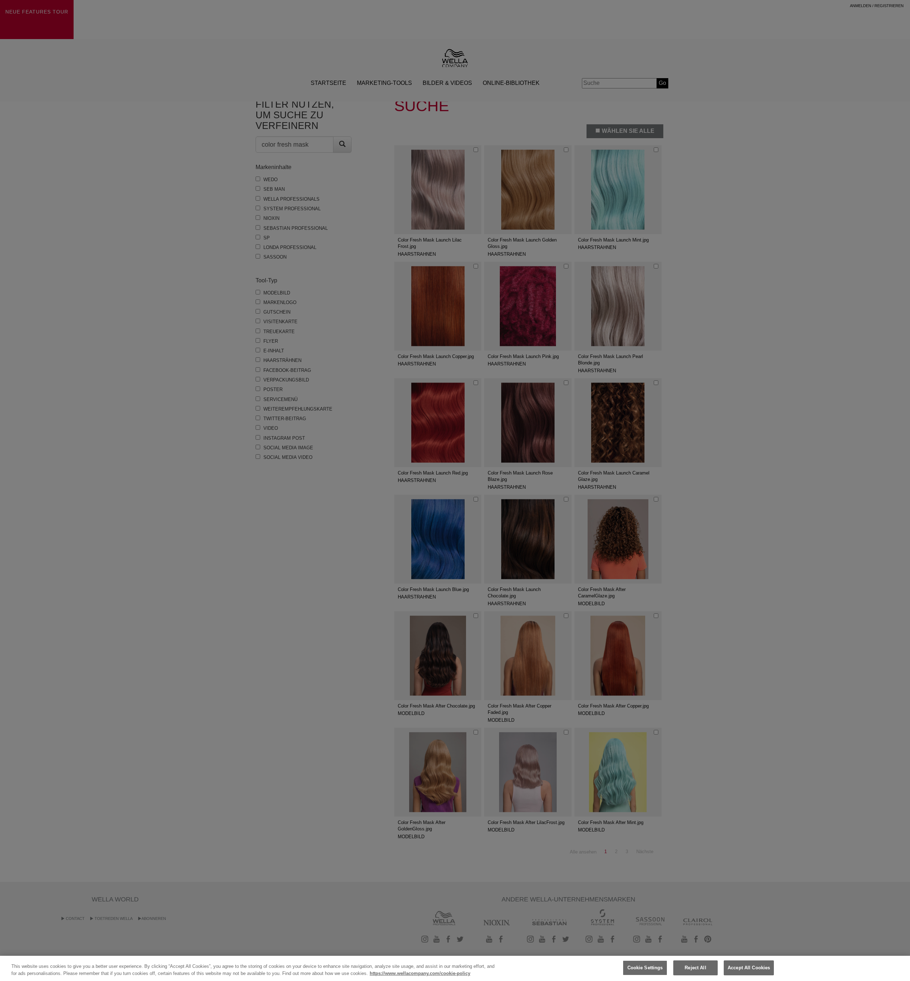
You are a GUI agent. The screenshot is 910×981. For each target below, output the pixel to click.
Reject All (695, 967)
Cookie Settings (645, 967)
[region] (455, 968)
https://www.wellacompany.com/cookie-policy (420, 973)
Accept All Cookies (749, 967)
